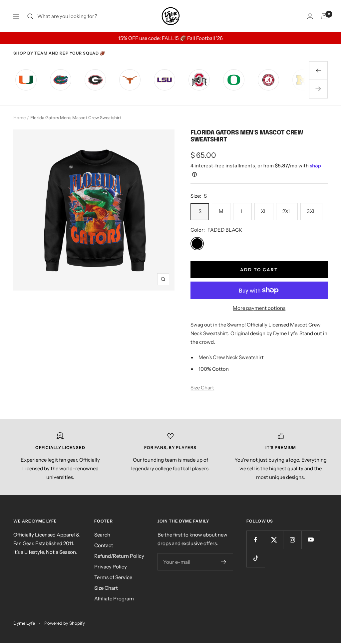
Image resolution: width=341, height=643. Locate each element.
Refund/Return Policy (119, 556)
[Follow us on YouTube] (310, 540)
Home (19, 117)
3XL (311, 211)
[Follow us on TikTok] (255, 558)
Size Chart (202, 387)
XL (264, 211)
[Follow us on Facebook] (255, 540)
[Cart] (324, 16)
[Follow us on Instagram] (292, 540)
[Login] (310, 16)
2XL (286, 211)
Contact (103, 545)
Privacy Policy (110, 566)
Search (102, 535)
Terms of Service (113, 577)
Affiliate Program (114, 598)
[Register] (223, 561)
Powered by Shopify (64, 623)
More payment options (259, 308)
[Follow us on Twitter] (274, 540)
